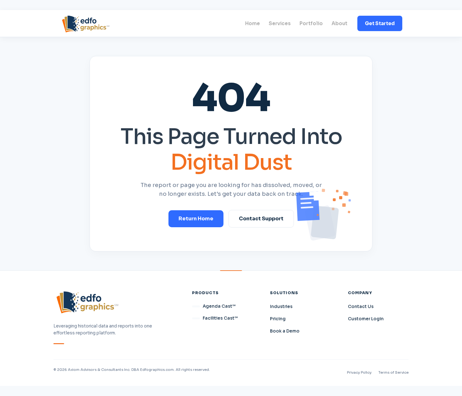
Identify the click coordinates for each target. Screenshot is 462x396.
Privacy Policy (359, 372)
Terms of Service (393, 372)
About (339, 23)
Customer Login (366, 319)
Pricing (278, 319)
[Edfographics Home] (86, 23)
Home (252, 23)
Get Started (380, 23)
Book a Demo (285, 331)
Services (280, 23)
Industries (281, 306)
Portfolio (311, 23)
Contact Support (261, 218)
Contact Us (361, 306)
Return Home (196, 218)
